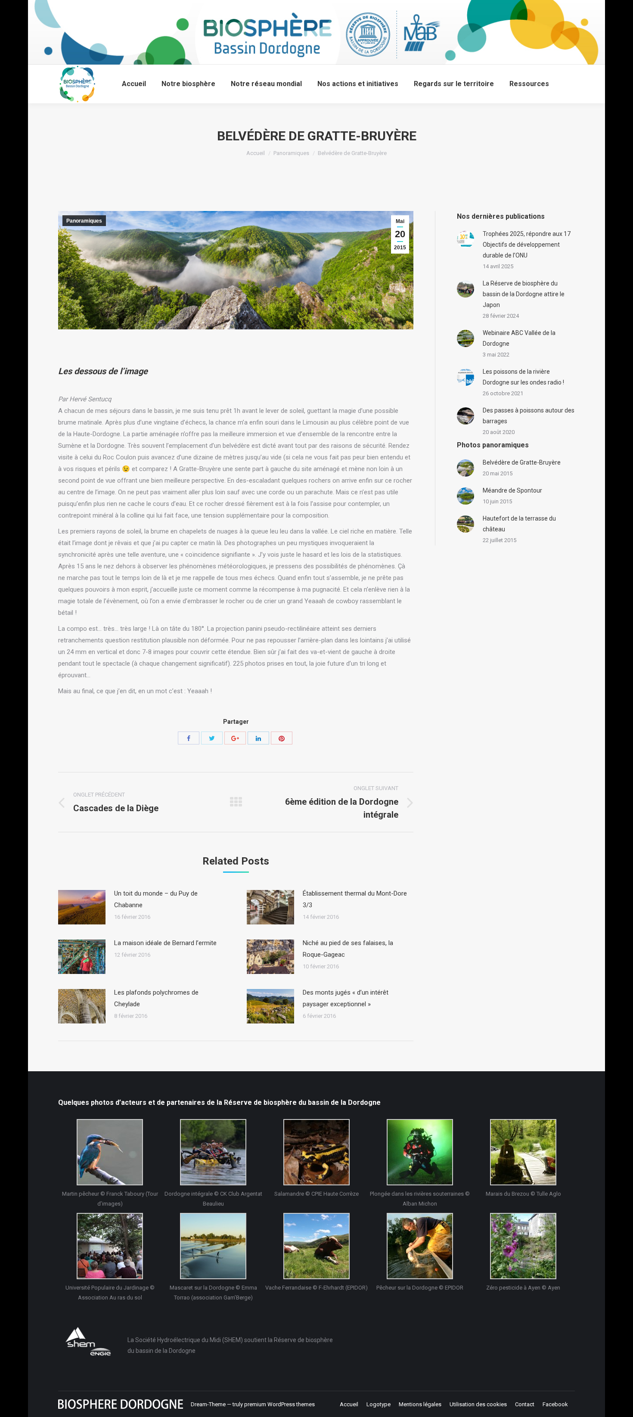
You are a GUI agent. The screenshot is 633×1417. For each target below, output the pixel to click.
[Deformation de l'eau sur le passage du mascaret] (213, 1246)
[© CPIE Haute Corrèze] (316, 1152)
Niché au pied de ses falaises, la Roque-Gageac (348, 948)
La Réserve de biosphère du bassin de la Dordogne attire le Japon (524, 294)
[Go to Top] (619, 1403)
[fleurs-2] (523, 1246)
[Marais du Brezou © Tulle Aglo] (523, 1152)
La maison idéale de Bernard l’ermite (165, 943)
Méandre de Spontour (512, 490)
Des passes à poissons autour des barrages (528, 416)
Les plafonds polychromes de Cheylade (156, 998)
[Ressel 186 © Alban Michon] (420, 1152)
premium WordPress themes (279, 1404)
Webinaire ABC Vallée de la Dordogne (519, 338)
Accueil (255, 153)
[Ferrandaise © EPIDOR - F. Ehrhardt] (316, 1246)
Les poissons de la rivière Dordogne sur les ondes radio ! (523, 377)
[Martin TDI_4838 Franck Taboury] (110, 1152)
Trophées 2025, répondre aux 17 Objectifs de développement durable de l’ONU (527, 244)
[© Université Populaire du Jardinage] (110, 1246)
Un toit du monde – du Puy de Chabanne (156, 899)
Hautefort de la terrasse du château (519, 524)
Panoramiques (291, 153)
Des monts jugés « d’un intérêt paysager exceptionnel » (345, 998)
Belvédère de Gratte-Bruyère (522, 462)
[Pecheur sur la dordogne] (420, 1246)
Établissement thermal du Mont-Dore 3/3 (355, 899)
